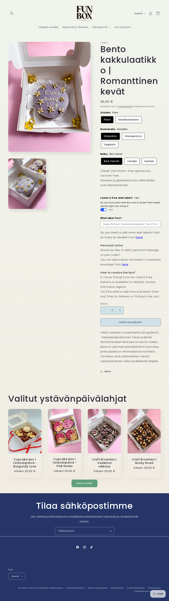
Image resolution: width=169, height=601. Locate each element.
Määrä (104, 303)
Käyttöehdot (117, 588)
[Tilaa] (110, 531)
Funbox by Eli (33, 588)
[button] (12, 13)
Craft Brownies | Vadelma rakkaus (104, 463)
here (125, 264)
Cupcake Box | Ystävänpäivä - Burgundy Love (25, 463)
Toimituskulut (124, 106)
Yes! (110, 209)
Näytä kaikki (84, 483)
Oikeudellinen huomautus (147, 591)
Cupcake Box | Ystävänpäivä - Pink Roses (65, 463)
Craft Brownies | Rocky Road (144, 461)
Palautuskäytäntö (75, 588)
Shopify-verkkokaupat (51, 588)
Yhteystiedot (154, 588)
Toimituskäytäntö (136, 588)
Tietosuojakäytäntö (98, 588)
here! (139, 237)
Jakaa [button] (107, 371)
